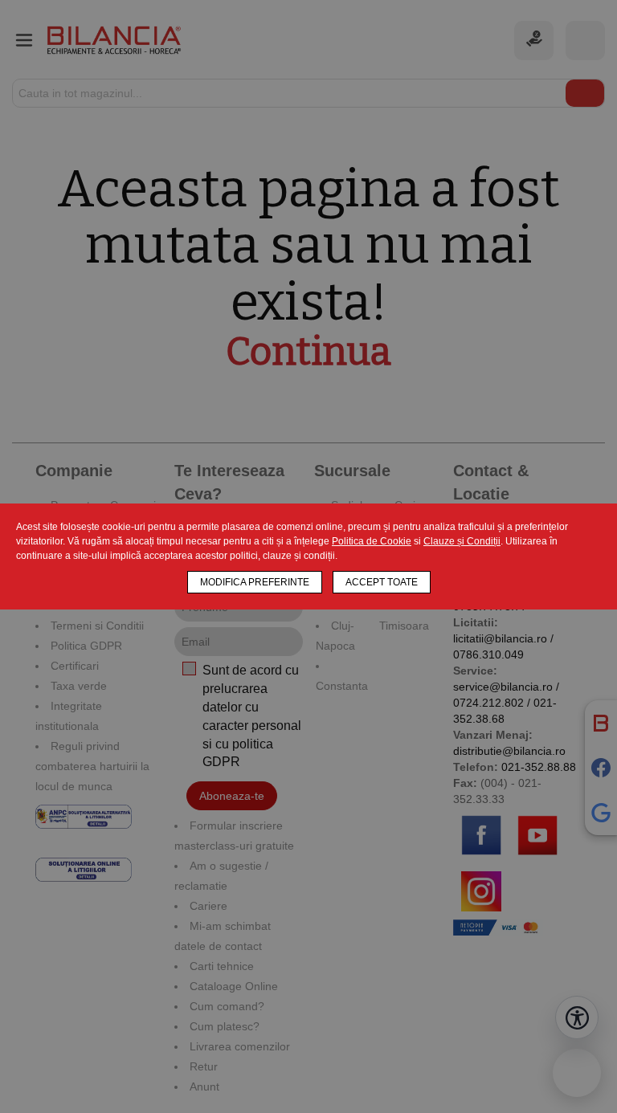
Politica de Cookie (371, 541)
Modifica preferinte (254, 582)
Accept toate (381, 582)
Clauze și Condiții (462, 541)
